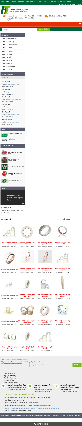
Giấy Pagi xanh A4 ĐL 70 (14, 180)
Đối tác (46, 1)
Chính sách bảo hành (10, 382)
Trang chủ (13, 1)
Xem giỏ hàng (77, 4)
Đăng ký (77, 365)
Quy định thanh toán (10, 378)
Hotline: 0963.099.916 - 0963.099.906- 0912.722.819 (21, 403)
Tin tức (40, 1)
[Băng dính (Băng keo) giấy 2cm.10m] (27, 337)
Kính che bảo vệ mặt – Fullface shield (14, 160)
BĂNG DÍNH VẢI (6, 57)
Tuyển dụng (53, 1)
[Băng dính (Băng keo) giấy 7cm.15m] (9, 337)
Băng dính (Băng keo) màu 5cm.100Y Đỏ (15, 174)
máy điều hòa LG (5, 207)
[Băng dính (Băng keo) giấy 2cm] (9, 284)
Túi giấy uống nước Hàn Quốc (16, 166)
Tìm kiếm (44, 29)
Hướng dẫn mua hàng (66, 1)
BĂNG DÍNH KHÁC (7, 70)
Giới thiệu (21, 1)
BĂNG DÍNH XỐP (7, 63)
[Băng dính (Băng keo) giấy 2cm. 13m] (27, 284)
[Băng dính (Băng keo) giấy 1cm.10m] (27, 258)
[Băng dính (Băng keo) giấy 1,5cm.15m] (63, 232)
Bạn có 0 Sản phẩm (67, 4)
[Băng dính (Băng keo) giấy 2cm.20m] (63, 284)
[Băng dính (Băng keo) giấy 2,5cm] (9, 232)
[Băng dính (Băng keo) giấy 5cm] (9, 310)
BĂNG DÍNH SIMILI (7, 48)
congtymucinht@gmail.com (13, 99)
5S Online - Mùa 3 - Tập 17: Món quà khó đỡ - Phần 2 (11, 211)
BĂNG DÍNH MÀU (7, 54)
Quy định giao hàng (10, 376)
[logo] (14, 9)
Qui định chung (31, 1)
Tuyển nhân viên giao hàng (15, 133)
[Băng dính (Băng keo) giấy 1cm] (9, 258)
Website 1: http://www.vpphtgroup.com (16, 408)
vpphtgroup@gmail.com (12, 84)
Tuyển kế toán (11, 139)
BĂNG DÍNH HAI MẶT (8, 42)
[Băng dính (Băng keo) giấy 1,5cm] (27, 232)
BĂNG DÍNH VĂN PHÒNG (9, 38)
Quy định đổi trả (9, 380)
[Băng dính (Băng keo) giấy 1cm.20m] (45, 258)
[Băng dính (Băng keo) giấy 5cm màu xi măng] (27, 310)
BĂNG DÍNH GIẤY (7, 51)
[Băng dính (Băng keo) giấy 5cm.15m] (63, 310)
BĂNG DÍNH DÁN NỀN (8, 66)
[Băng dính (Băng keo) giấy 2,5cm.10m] (63, 258)
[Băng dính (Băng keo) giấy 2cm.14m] (45, 284)
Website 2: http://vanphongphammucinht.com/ (45, 408)
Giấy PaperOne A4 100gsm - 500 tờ (15, 153)
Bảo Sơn (47, 415)
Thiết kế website (38, 415)
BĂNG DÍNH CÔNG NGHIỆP (10, 45)
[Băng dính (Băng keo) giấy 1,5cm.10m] (45, 232)
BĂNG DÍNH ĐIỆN (7, 60)
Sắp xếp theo (67, 219)
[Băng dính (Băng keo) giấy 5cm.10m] (45, 310)
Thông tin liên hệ (9, 373)
